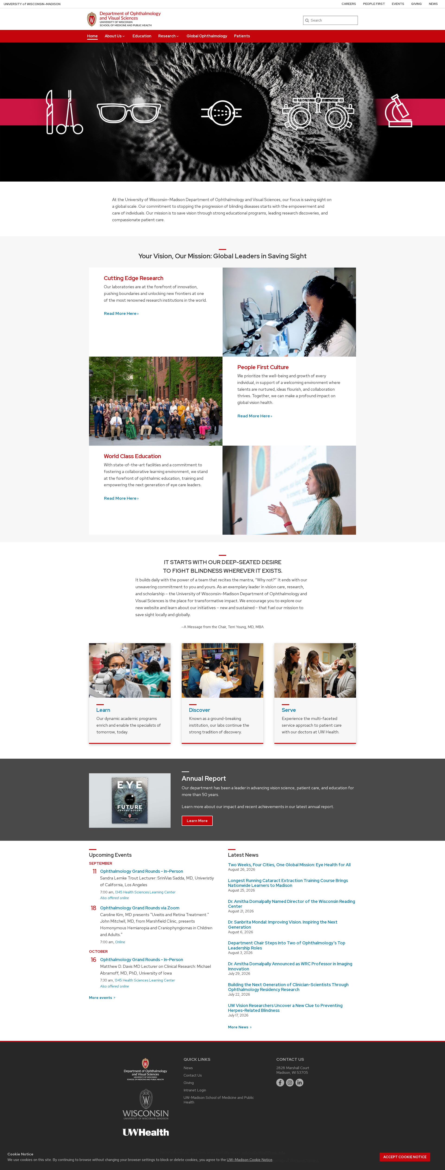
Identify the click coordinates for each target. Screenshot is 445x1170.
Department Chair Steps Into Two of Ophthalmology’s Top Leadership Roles (286, 945)
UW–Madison (32, 4)
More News (238, 1027)
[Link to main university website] (145, 1120)
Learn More (197, 820)
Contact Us (193, 1075)
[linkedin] (299, 1083)
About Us (113, 36)
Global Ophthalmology (207, 36)
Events (398, 4)
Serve (289, 710)
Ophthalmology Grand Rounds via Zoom (139, 908)
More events (101, 997)
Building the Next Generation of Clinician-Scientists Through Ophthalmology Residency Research (288, 987)
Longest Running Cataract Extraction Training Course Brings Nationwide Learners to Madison (288, 883)
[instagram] (290, 1083)
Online (120, 942)
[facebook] (280, 1083)
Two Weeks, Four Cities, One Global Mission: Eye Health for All (289, 864)
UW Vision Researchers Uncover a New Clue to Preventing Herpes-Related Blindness (285, 1008)
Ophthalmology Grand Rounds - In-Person (141, 871)
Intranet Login (195, 1090)
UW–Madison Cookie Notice (249, 1159)
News (433, 4)
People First (374, 4)
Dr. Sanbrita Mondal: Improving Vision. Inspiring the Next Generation (282, 924)
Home (92, 36)
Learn (103, 710)
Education (142, 36)
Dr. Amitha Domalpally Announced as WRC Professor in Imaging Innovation (290, 966)
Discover (199, 710)
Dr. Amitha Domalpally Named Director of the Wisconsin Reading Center (291, 904)
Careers (349, 4)
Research (167, 36)
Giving (416, 4)
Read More (120, 313)
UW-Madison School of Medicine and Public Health (219, 1100)
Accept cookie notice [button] (404, 1157)
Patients (242, 36)
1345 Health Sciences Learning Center (145, 892)
